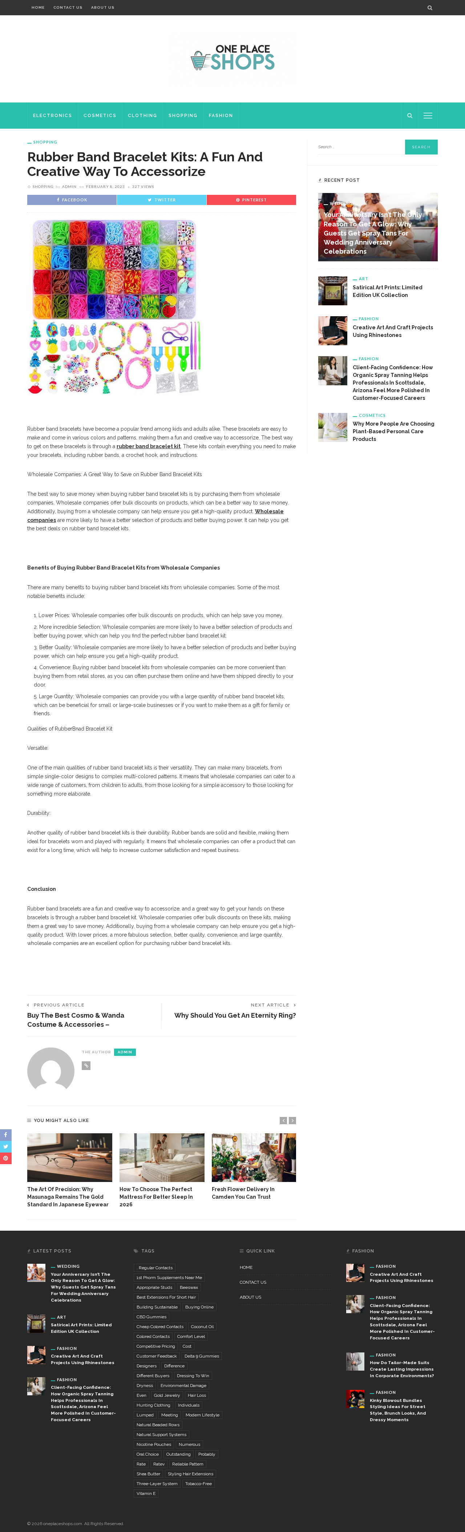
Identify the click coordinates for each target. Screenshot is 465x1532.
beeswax (189, 1287)
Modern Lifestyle (202, 1415)
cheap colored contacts (160, 1326)
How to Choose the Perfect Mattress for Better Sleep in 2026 (156, 1196)
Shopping (183, 115)
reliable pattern (187, 1464)
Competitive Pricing (156, 1346)
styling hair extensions (190, 1473)
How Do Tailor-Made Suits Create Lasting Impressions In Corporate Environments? (402, 1369)
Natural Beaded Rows (158, 1424)
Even (141, 1395)
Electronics (52, 115)
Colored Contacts (153, 1336)
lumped (145, 1415)
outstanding (178, 1454)
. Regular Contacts (155, 1267)
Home (38, 7)
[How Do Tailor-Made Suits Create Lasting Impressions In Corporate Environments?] (355, 1361)
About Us (102, 7)
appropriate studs (154, 1287)
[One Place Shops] (232, 58)
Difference (174, 1365)
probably (206, 1454)
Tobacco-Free (198, 1483)
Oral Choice (148, 1454)
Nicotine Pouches (154, 1444)
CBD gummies (151, 1316)
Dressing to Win (193, 1375)
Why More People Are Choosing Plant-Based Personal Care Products (393, 431)
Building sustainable (157, 1307)
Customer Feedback (157, 1356)
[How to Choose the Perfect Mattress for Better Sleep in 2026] (162, 1157)
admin (69, 186)
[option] (69, 1171)
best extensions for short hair (166, 1297)
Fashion (221, 115)
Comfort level (191, 1336)
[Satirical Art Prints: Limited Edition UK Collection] (332, 290)
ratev (159, 1464)
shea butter (148, 1473)
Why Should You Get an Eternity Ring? (235, 1015)
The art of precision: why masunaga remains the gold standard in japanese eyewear (68, 1196)
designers (147, 1365)
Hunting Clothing (153, 1405)
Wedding (341, 203)
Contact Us (67, 7)
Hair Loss (197, 1395)
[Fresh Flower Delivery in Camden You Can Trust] (254, 1157)
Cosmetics (100, 115)
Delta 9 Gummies (202, 1356)
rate (141, 1464)
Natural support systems (161, 1434)
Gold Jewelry (167, 1395)
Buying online (199, 1307)
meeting (169, 1415)
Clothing (142, 115)
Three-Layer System (157, 1483)
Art (363, 278)
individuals (188, 1405)
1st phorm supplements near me (169, 1277)
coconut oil (202, 1326)
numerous (189, 1444)
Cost (187, 1346)
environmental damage (183, 1385)
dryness (145, 1385)
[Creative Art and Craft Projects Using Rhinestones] (332, 330)
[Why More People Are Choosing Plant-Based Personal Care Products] (332, 427)
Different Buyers (153, 1375)
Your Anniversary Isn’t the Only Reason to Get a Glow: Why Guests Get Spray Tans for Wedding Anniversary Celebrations (373, 233)
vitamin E (146, 1493)
